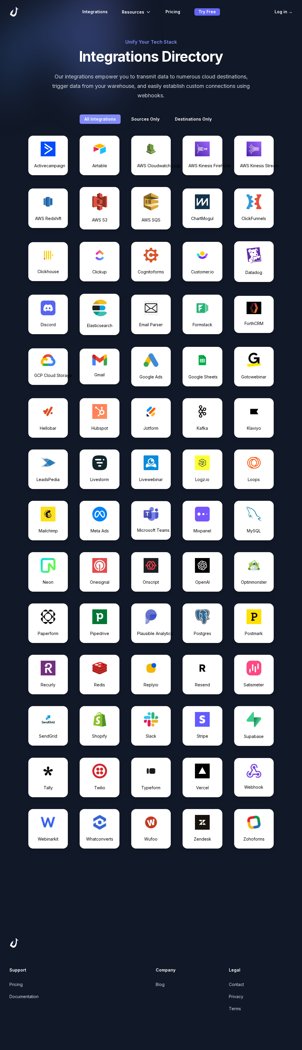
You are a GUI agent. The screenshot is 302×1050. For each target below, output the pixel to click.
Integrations (95, 11)
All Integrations (100, 119)
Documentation (24, 996)
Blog (160, 984)
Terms (235, 1008)
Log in (284, 11)
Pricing (172, 11)
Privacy (236, 996)
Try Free (207, 11)
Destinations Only (193, 119)
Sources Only (145, 119)
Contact (236, 984)
